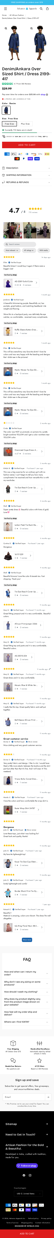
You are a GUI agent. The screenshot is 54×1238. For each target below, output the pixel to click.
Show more (27, 940)
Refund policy (33, 1218)
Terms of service (12, 1223)
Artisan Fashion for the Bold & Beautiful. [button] (25, 1146)
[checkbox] (43, 250)
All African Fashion (17, 15)
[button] (5, 9)
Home (4, 15)
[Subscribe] (48, 1097)
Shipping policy (27, 1223)
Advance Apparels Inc (17, 1218)
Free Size (9, 123)
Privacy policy (46, 1218)
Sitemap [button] (11, 1124)
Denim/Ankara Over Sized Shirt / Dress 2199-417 (20, 18)
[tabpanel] (27, 593)
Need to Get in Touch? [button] (20, 1134)
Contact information (42, 1223)
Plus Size (25, 123)
